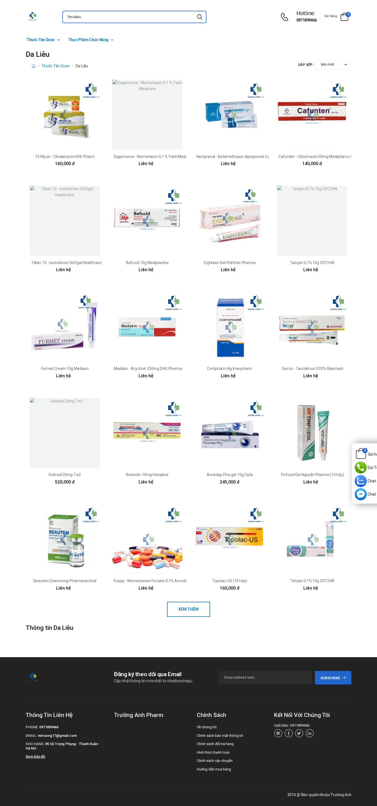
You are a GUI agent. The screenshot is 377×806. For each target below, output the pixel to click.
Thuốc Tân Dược (40, 39)
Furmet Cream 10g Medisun (65, 368)
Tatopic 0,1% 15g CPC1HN (312, 581)
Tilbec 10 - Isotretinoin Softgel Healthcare (66, 262)
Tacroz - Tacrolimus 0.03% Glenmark (312, 368)
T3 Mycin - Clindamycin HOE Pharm (65, 156)
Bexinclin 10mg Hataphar (147, 474)
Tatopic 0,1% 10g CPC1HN (312, 262)
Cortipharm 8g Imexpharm (229, 368)
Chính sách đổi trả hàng (215, 744)
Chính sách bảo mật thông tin (220, 736)
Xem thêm (188, 609)
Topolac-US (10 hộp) (229, 581)
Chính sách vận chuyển (215, 761)
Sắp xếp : (306, 65)
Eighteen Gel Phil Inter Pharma (230, 262)
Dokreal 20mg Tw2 (65, 474)
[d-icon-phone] (285, 17)
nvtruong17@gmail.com (57, 736)
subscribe (330, 678)
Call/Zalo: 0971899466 (291, 725)
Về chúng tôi (207, 727)
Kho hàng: (35, 744)
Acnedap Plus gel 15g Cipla (230, 474)
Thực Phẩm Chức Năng (88, 39)
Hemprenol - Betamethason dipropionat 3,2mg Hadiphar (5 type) (251, 156)
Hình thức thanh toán (213, 752)
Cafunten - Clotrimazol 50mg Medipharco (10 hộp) (321, 156)
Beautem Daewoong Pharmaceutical (65, 581)
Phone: (32, 727)
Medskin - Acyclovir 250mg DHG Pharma (148, 368)
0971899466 (306, 20)
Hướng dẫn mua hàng (214, 769)
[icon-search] (199, 17)
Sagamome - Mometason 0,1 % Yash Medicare (154, 156)
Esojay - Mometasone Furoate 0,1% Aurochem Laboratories (164, 581)
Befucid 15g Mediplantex (147, 262)
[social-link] (278, 733)
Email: (31, 736)
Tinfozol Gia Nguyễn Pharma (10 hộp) (312, 474)
